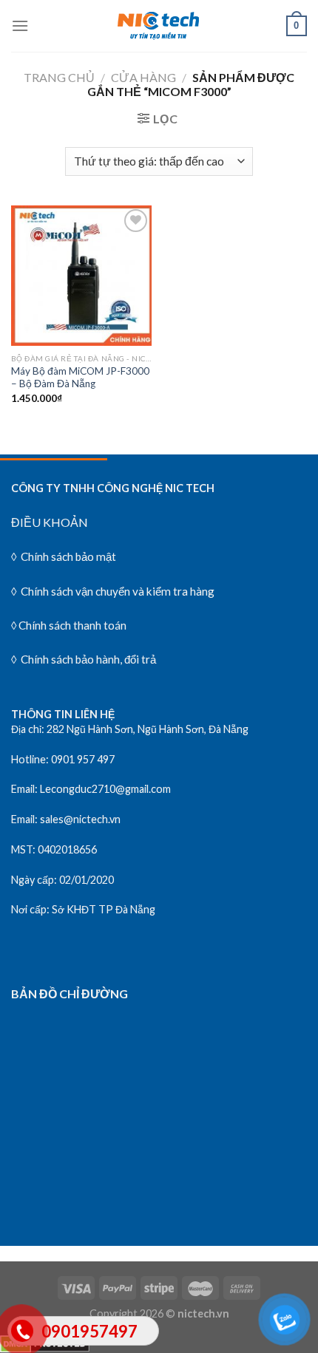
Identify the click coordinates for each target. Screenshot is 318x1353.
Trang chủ (59, 77)
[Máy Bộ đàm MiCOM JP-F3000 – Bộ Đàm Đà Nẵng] (81, 275)
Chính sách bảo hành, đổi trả (87, 659)
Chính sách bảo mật (68, 556)
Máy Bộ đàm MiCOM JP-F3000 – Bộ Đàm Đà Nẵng (80, 377)
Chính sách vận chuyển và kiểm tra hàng (116, 591)
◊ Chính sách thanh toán (68, 625)
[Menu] (20, 25)
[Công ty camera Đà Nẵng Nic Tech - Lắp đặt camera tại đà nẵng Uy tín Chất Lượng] (159, 26)
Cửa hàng (143, 77)
